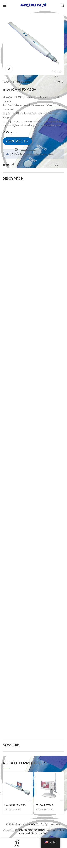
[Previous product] (55, 82)
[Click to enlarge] (9, 69)
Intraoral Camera (21, 81)
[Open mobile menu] (4, 5)
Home (6, 81)
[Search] (62, 5)
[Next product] (62, 82)
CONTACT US (17, 141)
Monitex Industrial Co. (27, 824)
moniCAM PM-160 (15, 805)
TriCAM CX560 (44, 805)
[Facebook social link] (13, 164)
